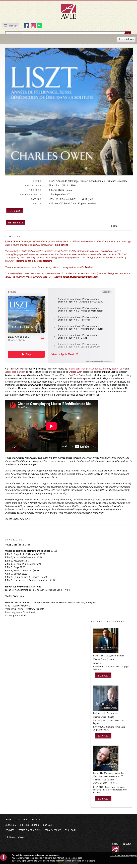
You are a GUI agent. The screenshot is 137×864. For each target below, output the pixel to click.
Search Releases (126, 39)
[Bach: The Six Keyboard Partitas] (105, 640)
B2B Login (70, 830)
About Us (11, 825)
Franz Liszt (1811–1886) (62, 185)
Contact (47, 825)
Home (8, 820)
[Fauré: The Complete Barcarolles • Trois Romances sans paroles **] (105, 758)
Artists (36, 820)
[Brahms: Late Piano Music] (105, 698)
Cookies (10, 830)
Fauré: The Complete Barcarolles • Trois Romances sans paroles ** (109, 774)
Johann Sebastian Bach (79, 369)
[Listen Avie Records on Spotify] (39, 25)
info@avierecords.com (15, 837)
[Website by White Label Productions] (127, 844)
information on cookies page (69, 858)
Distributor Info (29, 825)
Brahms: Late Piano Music (105, 713)
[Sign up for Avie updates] (10, 25)
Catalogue (21, 820)
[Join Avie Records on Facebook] (26, 25)
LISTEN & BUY (15, 222)
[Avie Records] (71, 11)
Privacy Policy (53, 830)
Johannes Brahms (101, 369)
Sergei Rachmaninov (15, 372)
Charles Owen (56, 190)
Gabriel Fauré (117, 369)
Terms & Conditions (30, 830)
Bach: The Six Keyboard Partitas (108, 655)
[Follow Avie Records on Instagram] (32, 25)
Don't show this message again (123, 855)
